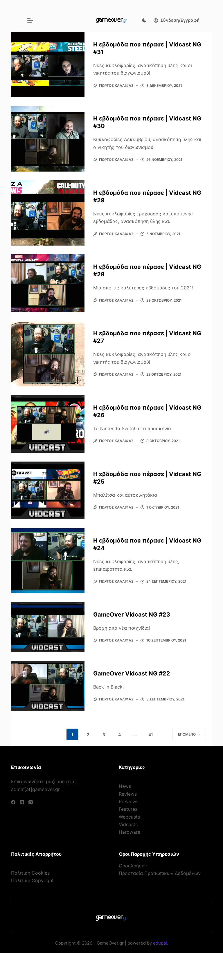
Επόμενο (187, 734)
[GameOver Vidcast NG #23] (47, 627)
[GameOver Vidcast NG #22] (47, 686)
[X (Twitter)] (22, 802)
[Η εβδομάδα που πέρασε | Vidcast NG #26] (47, 424)
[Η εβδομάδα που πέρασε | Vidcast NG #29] (47, 213)
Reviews (128, 794)
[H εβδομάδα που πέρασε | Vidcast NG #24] (47, 560)
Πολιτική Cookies (30, 873)
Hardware (129, 832)
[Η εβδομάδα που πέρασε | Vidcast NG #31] (47, 64)
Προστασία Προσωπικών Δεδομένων (160, 873)
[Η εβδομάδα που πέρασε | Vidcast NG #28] (47, 283)
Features (128, 809)
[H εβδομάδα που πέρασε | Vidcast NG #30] (47, 138)
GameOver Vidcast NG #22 (131, 673)
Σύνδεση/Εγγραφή (179, 20)
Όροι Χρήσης (133, 866)
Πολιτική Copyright (32, 880)
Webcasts (129, 817)
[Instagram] (30, 802)
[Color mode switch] (144, 20)
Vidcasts (128, 824)
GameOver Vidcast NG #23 (131, 614)
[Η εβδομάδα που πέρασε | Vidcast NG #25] (47, 490)
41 (150, 734)
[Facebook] (13, 802)
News (125, 786)
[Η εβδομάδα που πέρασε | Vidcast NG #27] (47, 353)
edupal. (160, 943)
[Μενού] (30, 20)
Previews (129, 801)
